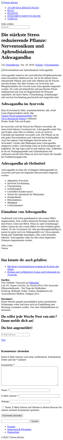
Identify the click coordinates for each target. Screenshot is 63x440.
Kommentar (8, 365)
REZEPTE (12, 13)
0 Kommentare (51, 65)
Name (5, 390)
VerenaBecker (12, 65)
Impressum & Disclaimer (19, 429)
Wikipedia (34, 282)
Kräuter (39, 65)
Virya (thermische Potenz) (13, 118)
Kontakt (11, 426)
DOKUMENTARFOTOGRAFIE (24, 16)
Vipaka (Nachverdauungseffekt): (17, 116)
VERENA (12, 18)
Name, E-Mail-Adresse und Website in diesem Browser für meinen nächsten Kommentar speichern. (31, 408)
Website (5, 401)
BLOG (10, 10)
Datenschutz (13, 432)
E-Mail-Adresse (9, 396)
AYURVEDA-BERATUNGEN (23, 7)
